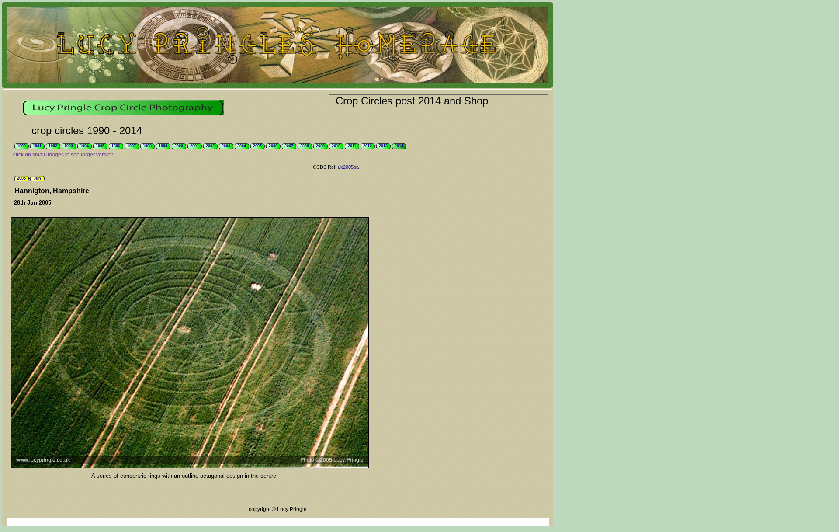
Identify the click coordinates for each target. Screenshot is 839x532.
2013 (383, 146)
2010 (336, 146)
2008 (304, 146)
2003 (226, 146)
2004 (241, 146)
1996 (115, 146)
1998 (147, 146)
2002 (210, 146)
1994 (84, 146)
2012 (367, 146)
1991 (37, 146)
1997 (131, 146)
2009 (320, 146)
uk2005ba (348, 167)
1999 (163, 146)
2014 (399, 146)
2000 (178, 146)
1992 (53, 146)
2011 (352, 146)
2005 (257, 146)
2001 (194, 146)
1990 (21, 146)
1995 (100, 146)
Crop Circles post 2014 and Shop (412, 101)
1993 (68, 146)
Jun (37, 178)
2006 (273, 146)
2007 (288, 146)
